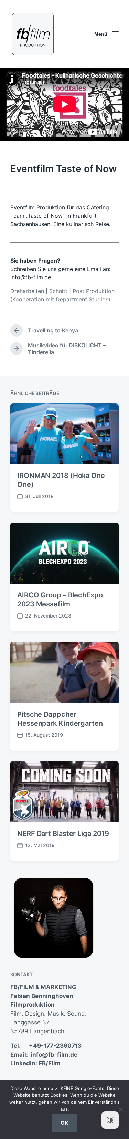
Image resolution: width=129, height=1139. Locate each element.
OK (64, 1123)
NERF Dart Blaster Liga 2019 (63, 833)
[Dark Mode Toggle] (110, 1120)
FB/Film (50, 1063)
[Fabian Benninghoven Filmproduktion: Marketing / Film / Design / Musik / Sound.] (32, 33)
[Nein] (120, 1109)
